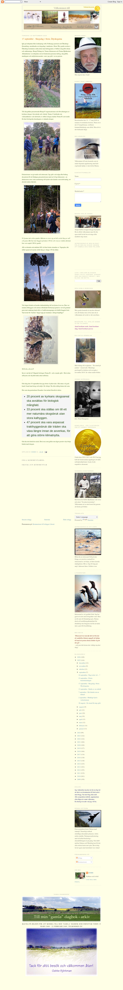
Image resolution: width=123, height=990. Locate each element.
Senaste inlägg (26, 519)
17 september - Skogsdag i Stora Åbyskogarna (89, 684)
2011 (79, 773)
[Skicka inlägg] (46, 452)
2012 (79, 770)
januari (81, 729)
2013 (79, 767)
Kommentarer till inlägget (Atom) (43, 524)
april (81, 719)
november (82, 666)
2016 (79, 757)
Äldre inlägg (67, 519)
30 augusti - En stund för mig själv (90, 703)
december (82, 663)
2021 (79, 742)
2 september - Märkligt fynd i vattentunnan (88, 698)
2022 (79, 739)
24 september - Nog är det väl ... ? (89, 675)
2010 (79, 776)
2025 (79, 660)
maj (80, 716)
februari (82, 725)
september (82, 672)
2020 (79, 745)
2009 (79, 779)
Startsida (47, 519)
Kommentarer (82, 862)
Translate (90, 520)
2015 (79, 761)
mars (81, 722)
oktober (82, 669)
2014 (79, 764)
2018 (79, 751)
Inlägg (80, 858)
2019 (79, 748)
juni (80, 713)
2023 (79, 736)
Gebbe (91, 872)
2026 (79, 657)
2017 (79, 754)
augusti (81, 707)
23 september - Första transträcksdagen (85, 679)
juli (80, 710)
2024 (79, 733)
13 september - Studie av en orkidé (90, 689)
